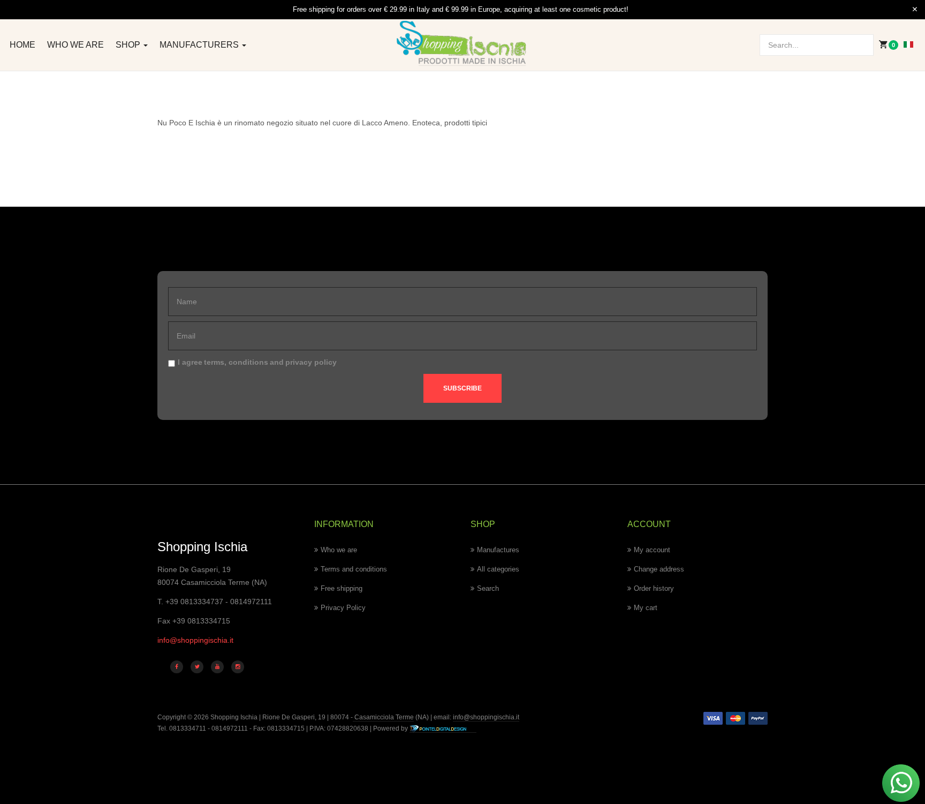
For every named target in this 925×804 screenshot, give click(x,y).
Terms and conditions (354, 569)
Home (22, 44)
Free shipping (341, 588)
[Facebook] (176, 666)
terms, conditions (236, 362)
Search (488, 588)
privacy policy (311, 362)
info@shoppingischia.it (195, 640)
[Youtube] (217, 666)
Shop (129, 44)
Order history (654, 588)
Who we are (75, 44)
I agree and (257, 362)
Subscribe (462, 388)
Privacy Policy (343, 608)
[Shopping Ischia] (463, 43)
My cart (645, 608)
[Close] (915, 9)
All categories (498, 569)
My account (652, 550)
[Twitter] (197, 666)
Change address (659, 569)
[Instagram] (237, 666)
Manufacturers (200, 44)
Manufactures (498, 550)
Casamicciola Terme (383, 717)
